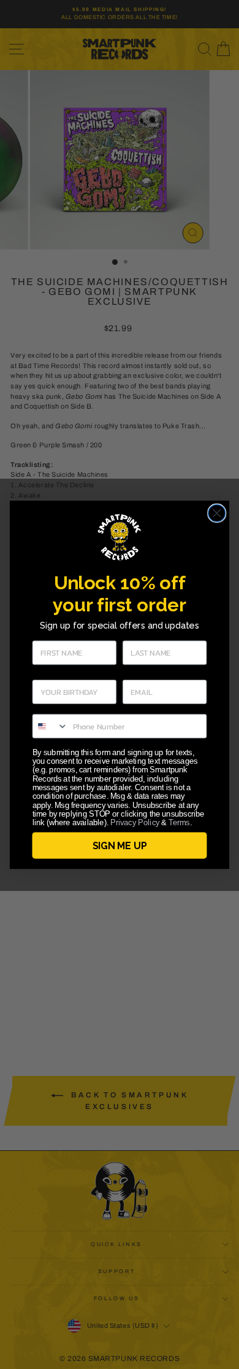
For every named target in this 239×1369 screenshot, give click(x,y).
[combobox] (49, 725)
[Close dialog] (217, 513)
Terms (179, 822)
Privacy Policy (134, 822)
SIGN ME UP (119, 845)
